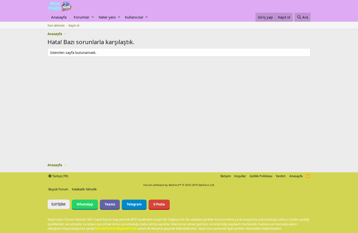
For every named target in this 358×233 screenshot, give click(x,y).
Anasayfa (58, 17)
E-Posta (159, 204)
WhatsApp (85, 204)
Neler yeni (107, 17)
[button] (92, 17)
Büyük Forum (58, 189)
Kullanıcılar (134, 17)
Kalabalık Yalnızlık (84, 189)
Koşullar (240, 176)
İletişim (225, 176)
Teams (110, 204)
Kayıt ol (73, 25)
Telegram (134, 204)
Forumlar (81, 17)
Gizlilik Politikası (261, 176)
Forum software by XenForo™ (179, 185)
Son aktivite (56, 25)
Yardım (281, 176)
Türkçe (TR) (60, 176)
